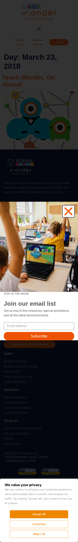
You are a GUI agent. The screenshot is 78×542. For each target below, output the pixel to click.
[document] (39, 271)
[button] (68, 211)
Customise (39, 524)
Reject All (39, 534)
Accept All (39, 514)
